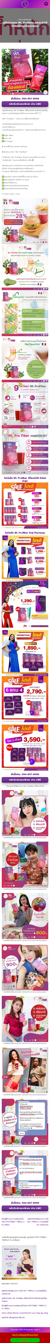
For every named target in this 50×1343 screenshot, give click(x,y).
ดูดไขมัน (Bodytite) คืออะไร (13, 1317)
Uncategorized (25, 20)
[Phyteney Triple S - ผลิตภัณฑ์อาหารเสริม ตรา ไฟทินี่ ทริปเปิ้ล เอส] (25, 4)
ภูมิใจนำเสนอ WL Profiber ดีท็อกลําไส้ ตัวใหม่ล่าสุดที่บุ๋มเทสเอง (24, 1300)
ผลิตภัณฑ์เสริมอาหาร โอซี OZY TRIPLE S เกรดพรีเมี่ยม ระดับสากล (37, 1222)
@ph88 (25, 1340)
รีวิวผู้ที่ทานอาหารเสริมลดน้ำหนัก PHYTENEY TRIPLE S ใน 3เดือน (13, 1222)
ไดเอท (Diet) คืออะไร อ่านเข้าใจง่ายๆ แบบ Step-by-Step (25, 1313)
